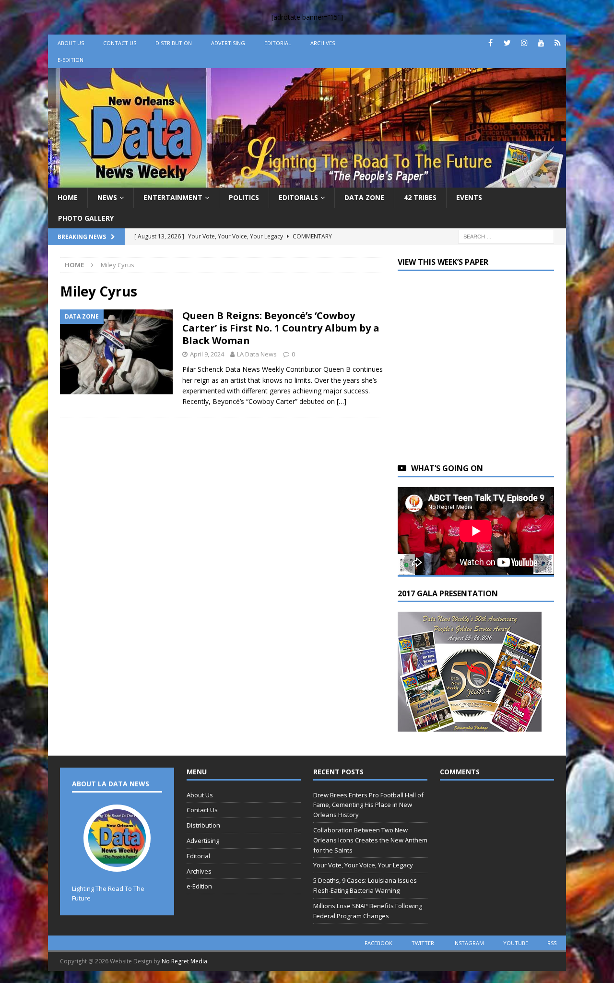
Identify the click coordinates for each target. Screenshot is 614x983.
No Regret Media (184, 961)
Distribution (173, 43)
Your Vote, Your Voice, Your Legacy (363, 865)
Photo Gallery (86, 218)
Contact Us (119, 43)
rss (551, 943)
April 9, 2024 (207, 354)
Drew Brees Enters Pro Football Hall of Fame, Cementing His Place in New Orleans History (368, 805)
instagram (468, 943)
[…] (341, 401)
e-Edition (70, 59)
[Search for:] (506, 235)
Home (68, 197)
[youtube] (540, 43)
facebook (378, 943)
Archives (322, 43)
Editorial (277, 43)
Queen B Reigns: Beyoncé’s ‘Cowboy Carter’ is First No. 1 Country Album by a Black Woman (280, 328)
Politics (244, 197)
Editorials (298, 197)
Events (469, 197)
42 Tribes (420, 197)
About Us (71, 43)
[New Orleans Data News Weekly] (307, 182)
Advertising (228, 43)
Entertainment (172, 197)
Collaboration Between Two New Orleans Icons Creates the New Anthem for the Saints (370, 840)
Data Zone (364, 197)
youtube (515, 943)
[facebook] (490, 43)
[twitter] (507, 43)
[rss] (557, 43)
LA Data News (257, 354)
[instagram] (524, 43)
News (107, 197)
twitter (423, 943)
